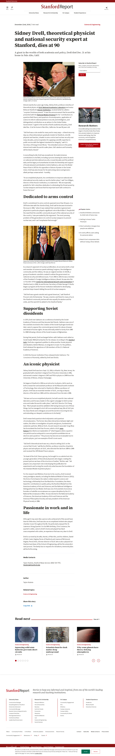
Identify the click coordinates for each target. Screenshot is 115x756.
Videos (8, 732)
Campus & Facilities (14, 713)
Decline (96, 751)
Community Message (14, 709)
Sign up (82, 75)
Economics (38, 711)
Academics (89, 702)
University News (34, 13)
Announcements (49, 732)
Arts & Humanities (39, 705)
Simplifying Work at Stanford (16, 705)
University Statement (15, 707)
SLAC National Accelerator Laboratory (52, 107)
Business (37, 707)
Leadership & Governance (15, 720)
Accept (86, 751)
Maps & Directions (36, 747)
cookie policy (38, 753)
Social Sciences (39, 722)
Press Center (105, 732)
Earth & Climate (39, 709)
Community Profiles (17, 732)
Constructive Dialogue (15, 702)
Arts (61, 705)
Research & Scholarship (50, 13)
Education (37, 713)
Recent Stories (60, 732)
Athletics (62, 707)
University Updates (38, 732)
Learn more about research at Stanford (89, 145)
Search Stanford (48, 747)
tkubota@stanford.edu (31, 565)
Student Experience (80, 13)
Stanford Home (24, 747)
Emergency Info (59, 747)
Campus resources (65, 709)
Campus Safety (64, 711)
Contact (79, 732)
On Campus (66, 13)
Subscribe (86, 732)
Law (36, 718)
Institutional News (14, 718)
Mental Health (90, 705)
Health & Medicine (39, 715)
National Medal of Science (46, 115)
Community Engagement (67, 702)
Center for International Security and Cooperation (54, 282)
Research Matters (39, 702)
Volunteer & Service (91, 707)
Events (62, 715)
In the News (28, 732)
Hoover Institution (44, 110)
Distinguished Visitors (15, 715)
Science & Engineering (92, 25)
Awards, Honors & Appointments (18, 711)
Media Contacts (95, 732)
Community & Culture (66, 713)
